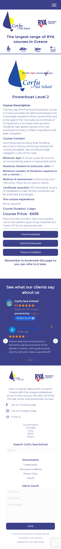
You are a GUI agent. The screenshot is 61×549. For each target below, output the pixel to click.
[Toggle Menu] (54, 5)
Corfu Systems (36, 538)
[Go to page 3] (32, 360)
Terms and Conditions (30, 469)
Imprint (30, 478)
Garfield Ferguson (29, 328)
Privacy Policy (30, 473)
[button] (30, 526)
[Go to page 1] (28, 360)
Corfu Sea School (26, 301)
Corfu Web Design (36, 542)
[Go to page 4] (35, 360)
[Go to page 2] (30, 360)
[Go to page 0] (25, 360)
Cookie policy (30, 464)
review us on (23, 318)
